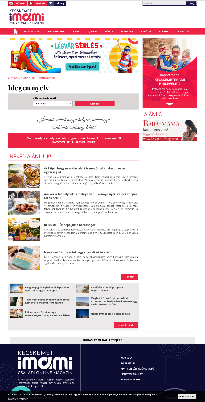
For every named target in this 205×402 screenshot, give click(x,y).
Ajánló (92, 31)
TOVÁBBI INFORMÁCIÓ (18, 399)
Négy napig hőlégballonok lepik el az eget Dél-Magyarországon (47, 289)
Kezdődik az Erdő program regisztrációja (107, 289)
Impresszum (128, 363)
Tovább (129, 276)
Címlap (15, 31)
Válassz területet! (44, 98)
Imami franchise (130, 379)
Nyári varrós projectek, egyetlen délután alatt (77, 252)
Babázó (146, 31)
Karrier (164, 31)
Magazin (127, 31)
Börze (109, 31)
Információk (56, 31)
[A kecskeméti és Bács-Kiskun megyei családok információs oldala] (37, 17)
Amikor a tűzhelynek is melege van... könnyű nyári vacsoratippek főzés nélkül (91, 196)
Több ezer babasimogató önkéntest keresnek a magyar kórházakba (47, 301)
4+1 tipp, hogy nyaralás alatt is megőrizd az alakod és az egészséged (84, 170)
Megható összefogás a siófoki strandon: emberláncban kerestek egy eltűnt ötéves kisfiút (114, 301)
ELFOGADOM (186, 396)
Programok (31, 31)
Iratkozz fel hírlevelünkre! (73, 142)
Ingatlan (183, 31)
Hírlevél (20, 3)
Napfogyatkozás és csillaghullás (110, 313)
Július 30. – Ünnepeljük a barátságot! (70, 225)
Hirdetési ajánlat (132, 373)
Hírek (76, 31)
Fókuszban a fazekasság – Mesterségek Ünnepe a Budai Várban (47, 313)
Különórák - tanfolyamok (38, 78)
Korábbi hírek (126, 325)
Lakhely (60, 3)
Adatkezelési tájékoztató (137, 368)
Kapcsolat (127, 357)
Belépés (40, 3)
